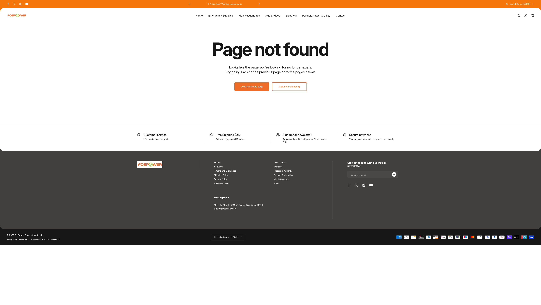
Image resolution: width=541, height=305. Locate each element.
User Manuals (280, 162)
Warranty (278, 166)
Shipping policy (37, 239)
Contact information (52, 239)
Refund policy (24, 239)
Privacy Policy (220, 179)
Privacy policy (12, 239)
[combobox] (520, 4)
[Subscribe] (394, 174)
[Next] (259, 4)
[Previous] (189, 4)
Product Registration (283, 175)
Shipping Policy (221, 175)
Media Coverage (281, 179)
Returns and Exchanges (225, 171)
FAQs (276, 183)
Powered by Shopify (34, 235)
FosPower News (221, 183)
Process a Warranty (283, 171)
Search (217, 162)
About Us (218, 166)
